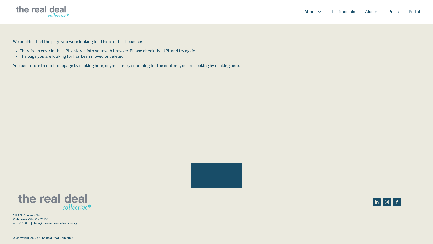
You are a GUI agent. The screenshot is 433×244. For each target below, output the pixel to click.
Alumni (371, 11)
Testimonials (343, 11)
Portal (414, 11)
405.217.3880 (21, 223)
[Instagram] (387, 202)
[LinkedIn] (377, 202)
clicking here (91, 65)
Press (393, 11)
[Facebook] (397, 202)
